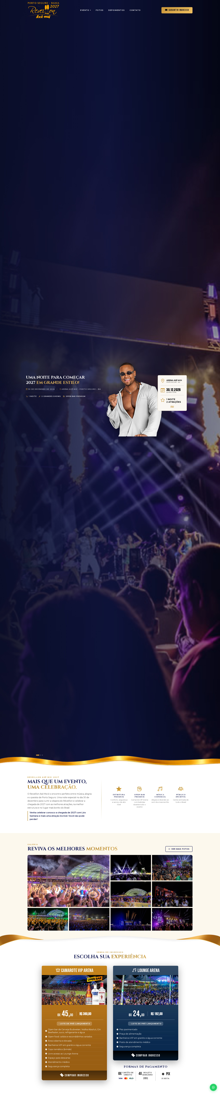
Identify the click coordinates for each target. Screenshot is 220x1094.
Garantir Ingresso (179, 10)
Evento (84, 10)
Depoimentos (116, 10)
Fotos (100, 10)
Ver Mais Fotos (180, 849)
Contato (135, 10)
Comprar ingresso (77, 1075)
